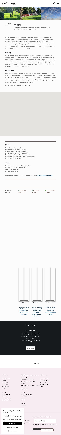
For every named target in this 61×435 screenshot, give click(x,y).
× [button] (22, 409)
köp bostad (5, 376)
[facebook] (25, 360)
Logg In (54, 3)
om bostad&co (43, 376)
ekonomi (4, 380)
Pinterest (23, 405)
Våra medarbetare (44, 378)
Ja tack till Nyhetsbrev (38, 428)
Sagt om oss (43, 382)
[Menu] (58, 3)
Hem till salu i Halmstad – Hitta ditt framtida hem (30, 377)
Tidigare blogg (24, 396)
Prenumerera (30, 348)
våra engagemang (44, 380)
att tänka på (5, 384)
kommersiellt (24, 389)
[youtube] (35, 360)
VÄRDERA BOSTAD (47, 430)
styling (4, 388)
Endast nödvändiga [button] (12, 427)
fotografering (6, 386)
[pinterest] (32, 360)
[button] (12, 431)
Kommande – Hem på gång (27, 379)
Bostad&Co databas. (38, 426)
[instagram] (28, 360)
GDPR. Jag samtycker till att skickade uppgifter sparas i (45, 425)
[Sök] (51, 3)
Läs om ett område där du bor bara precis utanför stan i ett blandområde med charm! (24, 311)
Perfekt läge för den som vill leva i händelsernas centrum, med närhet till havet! (50, 311)
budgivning (5, 382)
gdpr (41, 386)
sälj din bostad (6, 378)
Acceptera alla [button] (13, 423)
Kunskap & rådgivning (26, 394)
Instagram (23, 401)
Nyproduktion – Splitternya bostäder (28, 382)
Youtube (23, 403)
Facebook (23, 399)
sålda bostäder (44, 384)
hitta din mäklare (6, 401)
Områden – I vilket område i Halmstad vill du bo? (30, 386)
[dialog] (12, 421)
